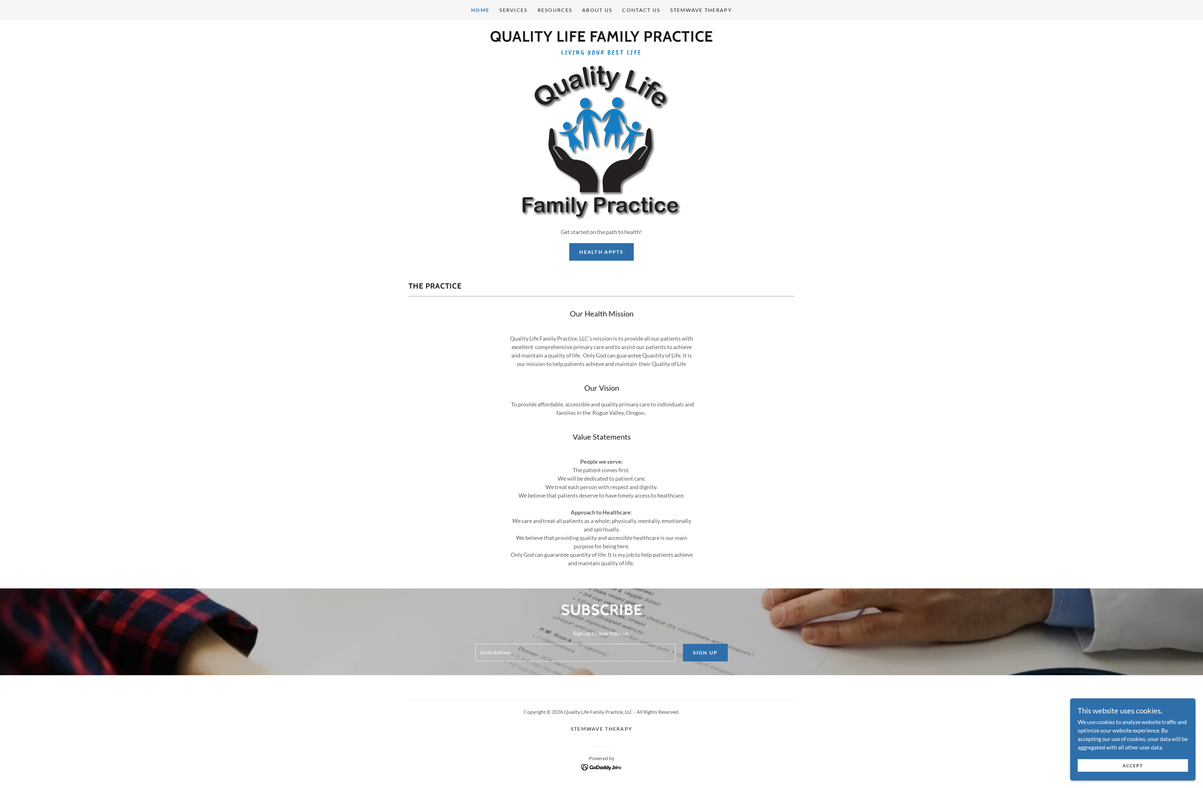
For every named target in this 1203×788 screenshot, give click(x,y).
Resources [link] (555, 10)
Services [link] (513, 10)
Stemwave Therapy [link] (701, 10)
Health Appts (601, 252)
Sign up (705, 652)
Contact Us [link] (641, 10)
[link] (601, 39)
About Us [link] (597, 10)
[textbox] (575, 652)
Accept (1132, 765)
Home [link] (480, 10)
